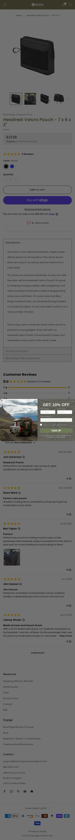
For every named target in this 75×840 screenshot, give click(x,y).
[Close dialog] (2, 401)
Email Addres (45, 416)
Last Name (61, 408)
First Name (44, 408)
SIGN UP (56, 430)
